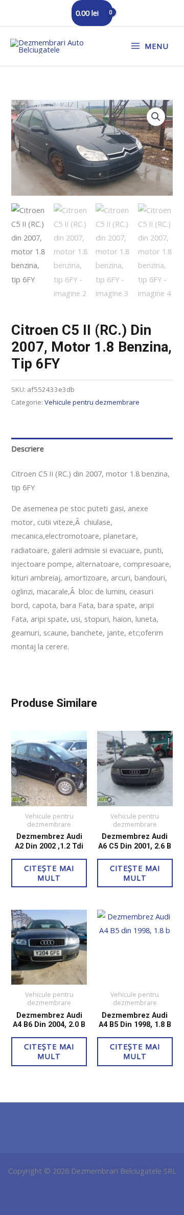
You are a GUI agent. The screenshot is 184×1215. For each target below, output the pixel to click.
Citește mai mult (49, 873)
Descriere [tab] (27, 448)
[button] (156, 117)
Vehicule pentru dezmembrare (92, 402)
